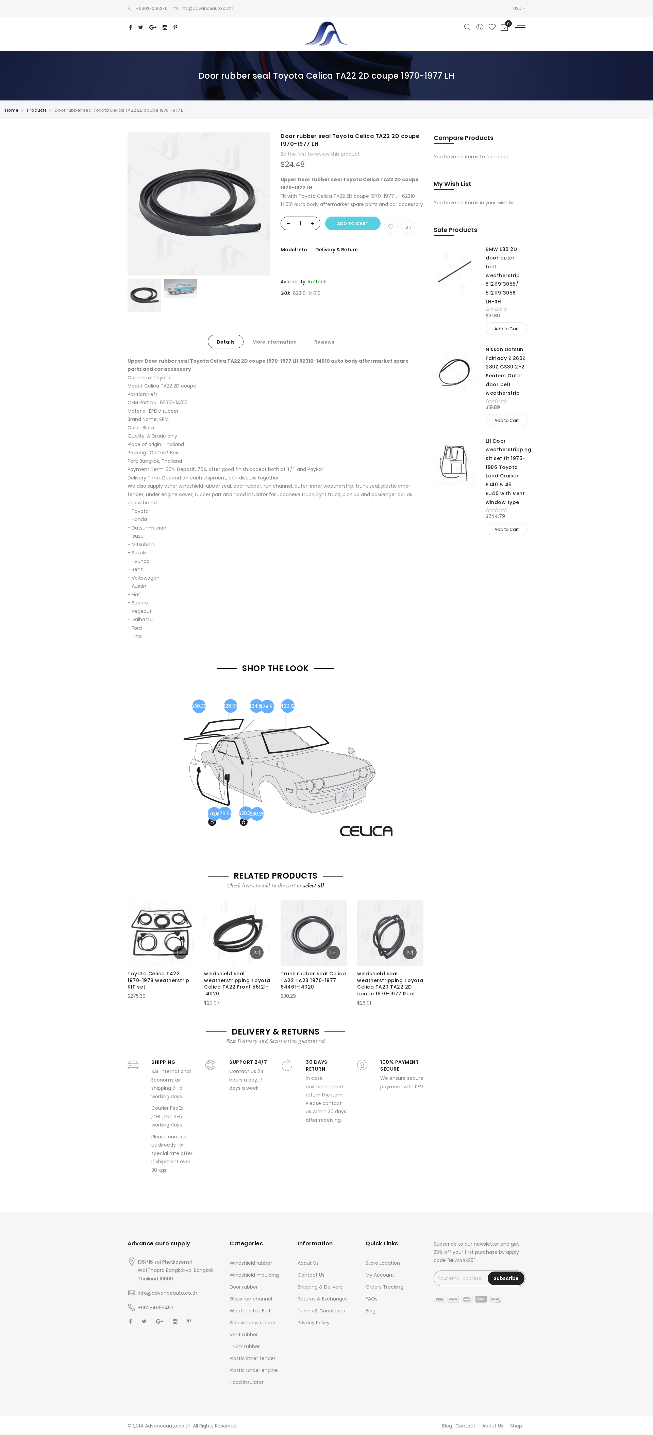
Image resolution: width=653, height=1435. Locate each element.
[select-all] (313, 885)
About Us (308, 1263)
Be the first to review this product (320, 154)
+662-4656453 (155, 1307)
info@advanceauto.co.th (207, 8)
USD (517, 8)
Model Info (294, 249)
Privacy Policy (314, 1322)
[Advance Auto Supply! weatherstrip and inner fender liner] (326, 33)
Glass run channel (251, 1298)
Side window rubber (252, 1322)
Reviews (324, 341)
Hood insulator (247, 1382)
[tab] (226, 341)
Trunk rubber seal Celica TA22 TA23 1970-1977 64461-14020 (313, 980)
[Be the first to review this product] (505, 310)
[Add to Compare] (408, 227)
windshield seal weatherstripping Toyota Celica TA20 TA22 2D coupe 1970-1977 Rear (390, 983)
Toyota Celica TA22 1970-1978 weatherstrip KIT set (158, 980)
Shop (516, 1425)
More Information (274, 341)
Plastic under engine (254, 1370)
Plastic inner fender (252, 1358)
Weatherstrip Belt (250, 1310)
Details (226, 341)
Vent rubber (244, 1334)
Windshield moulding (254, 1275)
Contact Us (311, 1275)
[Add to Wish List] (391, 227)
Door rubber (244, 1286)
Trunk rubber (245, 1346)
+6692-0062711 (151, 8)
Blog (370, 1310)
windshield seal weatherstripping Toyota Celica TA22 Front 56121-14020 (237, 983)
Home (12, 110)
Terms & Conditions (321, 1310)
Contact (465, 1425)
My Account (380, 1275)
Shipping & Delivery (320, 1286)
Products (37, 110)
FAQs (372, 1298)
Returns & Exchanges (323, 1298)
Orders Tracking (384, 1286)
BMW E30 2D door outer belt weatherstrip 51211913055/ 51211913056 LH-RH (503, 275)
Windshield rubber (251, 1263)
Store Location (383, 1263)
